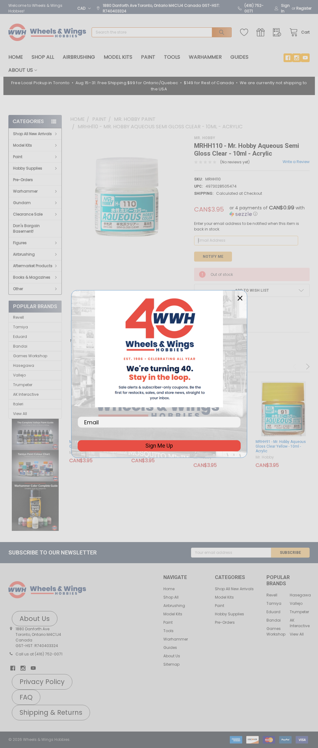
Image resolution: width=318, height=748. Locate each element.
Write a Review (296, 161)
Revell (18, 317)
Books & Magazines (31, 277)
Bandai (20, 346)
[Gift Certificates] (262, 32)
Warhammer (205, 57)
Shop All (43, 57)
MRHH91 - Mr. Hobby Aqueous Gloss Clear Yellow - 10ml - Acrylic (281, 446)
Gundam (22, 202)
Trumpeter (22, 384)
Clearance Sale (28, 214)
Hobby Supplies (27, 168)
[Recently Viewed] (278, 32)
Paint (148, 57)
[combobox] (162, 32)
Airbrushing (79, 57)
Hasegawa (23, 365)
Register (303, 8)
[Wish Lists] (245, 32)
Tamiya (20, 327)
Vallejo (19, 375)
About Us (20, 70)
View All (20, 413)
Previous (295, 366)
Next (306, 366)
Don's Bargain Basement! (26, 228)
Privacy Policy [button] (42, 681)
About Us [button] (35, 618)
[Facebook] (288, 57)
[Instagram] (296, 57)
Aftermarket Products (32, 265)
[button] (35, 434)
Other (18, 288)
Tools (172, 57)
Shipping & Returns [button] (51, 712)
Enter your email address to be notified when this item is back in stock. (246, 226)
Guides (239, 57)
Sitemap (171, 664)
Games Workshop (30, 355)
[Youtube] (305, 57)
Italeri (18, 404)
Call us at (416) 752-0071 (39, 654)
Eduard (20, 336)
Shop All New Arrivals (32, 133)
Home (15, 57)
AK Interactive (26, 394)
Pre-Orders (23, 179)
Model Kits (118, 57)
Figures (20, 242)
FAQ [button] (26, 697)
